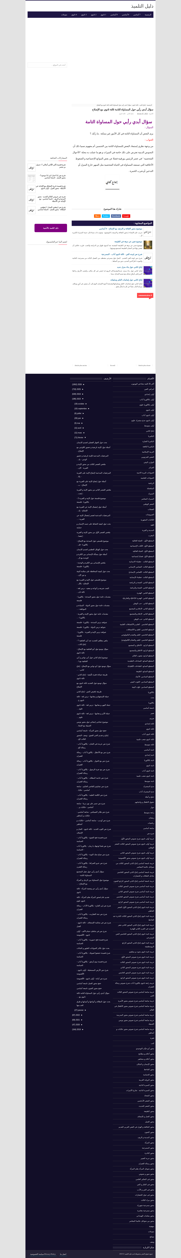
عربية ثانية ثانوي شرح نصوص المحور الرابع (137, 978)
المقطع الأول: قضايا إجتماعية (143, 556)
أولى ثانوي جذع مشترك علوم (142, 420)
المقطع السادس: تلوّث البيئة (143, 687)
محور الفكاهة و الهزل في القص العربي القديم (136, 1127)
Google (126, 216)
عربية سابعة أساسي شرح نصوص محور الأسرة (136, 1001)
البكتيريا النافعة (148, 447)
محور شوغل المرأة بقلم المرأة (142, 1169)
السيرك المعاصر (147, 499)
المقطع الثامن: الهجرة (145, 593)
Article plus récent (144, 365)
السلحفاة (150, 488)
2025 (78, 389)
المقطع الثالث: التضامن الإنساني (141, 567)
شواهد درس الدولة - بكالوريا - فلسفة (91, 627)
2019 (78, 1029)
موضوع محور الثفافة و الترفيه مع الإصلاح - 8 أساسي (120, 229)
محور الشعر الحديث (146, 1106)
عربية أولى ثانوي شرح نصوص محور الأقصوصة (136, 858)
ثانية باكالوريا (149, 760)
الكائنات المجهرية (147, 520)
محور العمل (149, 1122)
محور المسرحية (148, 1148)
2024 (78, 394)
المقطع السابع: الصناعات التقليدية (141, 661)
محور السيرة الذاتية (146, 1085)
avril (79, 428)
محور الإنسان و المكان (145, 1064)
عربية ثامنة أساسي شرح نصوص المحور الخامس (135, 897)
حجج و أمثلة (149, 797)
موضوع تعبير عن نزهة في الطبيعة (128, 241)
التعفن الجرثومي (147, 457)
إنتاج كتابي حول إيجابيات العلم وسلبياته (126, 280)
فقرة (152, 1038)
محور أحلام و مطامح (146, 1054)
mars (79, 433)
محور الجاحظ (149, 1069)
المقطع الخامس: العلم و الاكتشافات (140, 630)
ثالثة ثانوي (122, 113)
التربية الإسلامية (148, 452)
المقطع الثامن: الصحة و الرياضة (141, 582)
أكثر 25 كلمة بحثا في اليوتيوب (142, 384)
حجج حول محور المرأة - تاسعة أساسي (91, 731)
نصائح (152, 1237)
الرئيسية (148, 15)
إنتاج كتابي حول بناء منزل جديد (129, 267)
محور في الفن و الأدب (145, 1190)
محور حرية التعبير (147, 1158)
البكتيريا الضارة (148, 441)
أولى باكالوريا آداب (147, 399)
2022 (77, 1015)
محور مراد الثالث (147, 1200)
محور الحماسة (148, 1075)
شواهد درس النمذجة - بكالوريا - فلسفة (92, 622)
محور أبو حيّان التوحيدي (145, 1048)
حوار (152, 807)
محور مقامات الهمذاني (145, 1216)
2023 (78, 399)
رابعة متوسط (149, 812)
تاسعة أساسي (148, 708)
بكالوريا (151, 703)
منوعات (151, 1231)
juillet (79, 413)
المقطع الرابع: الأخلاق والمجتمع (142, 650)
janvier (80, 1010)
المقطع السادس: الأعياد (144, 677)
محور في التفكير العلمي (145, 1179)
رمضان (151, 818)
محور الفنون (149, 1132)
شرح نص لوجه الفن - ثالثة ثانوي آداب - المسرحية (122, 254)
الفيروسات (150, 514)
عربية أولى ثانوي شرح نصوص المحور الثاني (137, 853)
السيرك (151, 494)
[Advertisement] (90, 39)
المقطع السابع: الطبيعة (145, 671)
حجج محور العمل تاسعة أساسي (89, 983)
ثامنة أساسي (149, 750)
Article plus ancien (81, 365)
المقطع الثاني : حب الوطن (143, 603)
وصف (152, 1242)
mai (78, 423)
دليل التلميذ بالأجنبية (51, 228)
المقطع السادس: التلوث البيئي (142, 682)
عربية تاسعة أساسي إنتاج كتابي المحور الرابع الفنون (134, 881)
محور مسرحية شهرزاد (145, 1205)
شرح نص (150, 833)
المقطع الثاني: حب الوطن (144, 619)
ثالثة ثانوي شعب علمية (145, 739)
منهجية (151, 1226)
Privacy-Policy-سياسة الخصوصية (43, 1254)
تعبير (152, 713)
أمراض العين (149, 389)
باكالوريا (151, 692)
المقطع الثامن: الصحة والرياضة (142, 588)
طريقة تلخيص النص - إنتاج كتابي (89, 692)
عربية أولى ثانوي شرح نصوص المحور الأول (137, 839)
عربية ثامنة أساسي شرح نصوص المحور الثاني (136, 891)
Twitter (106, 216)
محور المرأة (149, 1143)
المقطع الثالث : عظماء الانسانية (141, 562)
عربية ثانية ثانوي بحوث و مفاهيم (141, 952)
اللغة (152, 525)
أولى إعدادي (149, 394)
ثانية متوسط (149, 781)
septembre (82, 409)
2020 (77, 1025)
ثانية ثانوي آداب (148, 771)
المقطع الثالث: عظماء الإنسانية (142, 577)
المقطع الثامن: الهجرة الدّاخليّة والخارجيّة (138, 598)
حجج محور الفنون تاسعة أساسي (89, 988)
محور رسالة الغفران (146, 1163)
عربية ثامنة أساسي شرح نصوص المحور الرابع (136, 902)
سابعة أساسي (148, 828)
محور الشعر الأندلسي (145, 1101)
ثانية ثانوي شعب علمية (145, 776)
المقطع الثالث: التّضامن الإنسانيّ (141, 572)
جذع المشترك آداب (146, 792)
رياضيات (151, 823)
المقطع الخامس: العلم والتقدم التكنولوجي (137, 635)
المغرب (151, 535)
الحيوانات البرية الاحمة (145, 473)
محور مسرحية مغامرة (145, 1211)
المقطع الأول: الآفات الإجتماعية (142, 546)
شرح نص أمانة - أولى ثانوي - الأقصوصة (92, 979)
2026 (79, 384)
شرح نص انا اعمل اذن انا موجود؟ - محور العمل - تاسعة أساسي (52, 176)
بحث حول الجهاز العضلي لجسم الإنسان (92, 442)
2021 (77, 1020)
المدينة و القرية (148, 530)
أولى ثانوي (150, 410)
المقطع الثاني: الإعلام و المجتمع (141, 609)
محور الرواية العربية (146, 1080)
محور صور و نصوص (146, 1174)
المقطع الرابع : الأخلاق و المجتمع (141, 645)
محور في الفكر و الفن (145, 1184)
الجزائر (151, 467)
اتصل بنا (63, 1254)
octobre (80, 404)
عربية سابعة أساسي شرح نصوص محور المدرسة (135, 1015)
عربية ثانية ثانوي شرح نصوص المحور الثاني (137, 967)
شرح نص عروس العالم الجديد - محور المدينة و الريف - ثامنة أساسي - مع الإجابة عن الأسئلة (52, 199)
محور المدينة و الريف (146, 1137)
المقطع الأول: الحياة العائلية (143, 551)
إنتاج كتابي (130, 113)
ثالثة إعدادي (149, 724)
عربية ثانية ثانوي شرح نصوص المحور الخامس (136, 973)
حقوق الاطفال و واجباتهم (144, 802)
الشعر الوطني (148, 504)
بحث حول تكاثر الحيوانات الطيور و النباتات (93, 948)
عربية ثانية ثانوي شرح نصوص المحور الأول (137, 957)
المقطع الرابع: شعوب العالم (143, 656)
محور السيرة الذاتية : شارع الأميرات (140, 1090)
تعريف (151, 718)
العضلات (151, 509)
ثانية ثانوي (150, 765)
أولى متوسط (149, 426)
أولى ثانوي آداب (148, 415)
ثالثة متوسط (149, 745)
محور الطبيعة (149, 1111)
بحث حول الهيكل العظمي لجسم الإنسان (92, 549)
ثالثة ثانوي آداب (148, 734)
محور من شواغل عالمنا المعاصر (141, 1221)
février (80, 437)
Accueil (112, 365)
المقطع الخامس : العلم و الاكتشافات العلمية (137, 624)
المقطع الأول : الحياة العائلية (143, 541)
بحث (152, 697)
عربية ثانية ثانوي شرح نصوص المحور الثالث (137, 962)
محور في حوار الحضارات (144, 1195)
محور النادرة (149, 1153)
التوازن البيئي (149, 462)
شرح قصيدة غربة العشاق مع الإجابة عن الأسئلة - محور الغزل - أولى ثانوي (51, 187)
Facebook (116, 216)
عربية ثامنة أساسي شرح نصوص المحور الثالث (136, 886)
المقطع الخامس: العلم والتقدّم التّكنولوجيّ (137, 640)
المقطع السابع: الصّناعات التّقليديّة (141, 666)
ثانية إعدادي (149, 755)
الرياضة (151, 483)
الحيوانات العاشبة (147, 478)
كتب (152, 1043)
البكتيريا (151, 436)
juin (79, 418)
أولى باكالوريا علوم (147, 405)
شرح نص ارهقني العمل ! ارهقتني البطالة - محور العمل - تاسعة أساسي (52, 208)
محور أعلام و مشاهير (146, 1059)
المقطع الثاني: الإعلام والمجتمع (142, 614)
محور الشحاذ (149, 1096)
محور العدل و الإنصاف (145, 1116)
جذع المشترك (148, 786)
